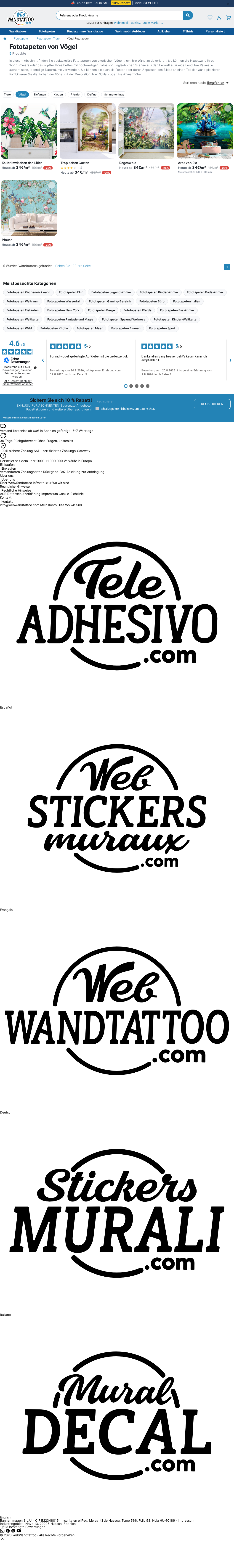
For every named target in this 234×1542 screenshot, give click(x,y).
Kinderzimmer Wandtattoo (85, 31)
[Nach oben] (2, 1540)
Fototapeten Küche (54, 328)
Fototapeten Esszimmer (177, 310)
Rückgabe (50, 472)
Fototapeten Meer (90, 328)
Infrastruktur (42, 483)
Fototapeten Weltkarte (23, 319)
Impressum (49, 494)
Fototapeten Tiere (48, 38)
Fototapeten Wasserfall (63, 301)
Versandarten (10, 472)
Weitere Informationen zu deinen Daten (24, 417)
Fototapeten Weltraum (23, 301)
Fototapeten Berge (101, 310)
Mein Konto (48, 505)
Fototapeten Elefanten (23, 310)
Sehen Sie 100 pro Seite (73, 266)
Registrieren (212, 404)
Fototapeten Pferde (138, 310)
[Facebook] (8, 1532)
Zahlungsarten (31, 472)
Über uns (8, 479)
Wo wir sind (60, 483)
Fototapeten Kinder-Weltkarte (175, 319)
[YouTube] (18, 1532)
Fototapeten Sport (162, 328)
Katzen (58, 94)
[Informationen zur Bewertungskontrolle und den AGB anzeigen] (35, 368)
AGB (3, 494)
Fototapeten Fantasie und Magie (70, 319)
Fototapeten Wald (19, 328)
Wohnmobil (121, 23)
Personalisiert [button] (215, 31)
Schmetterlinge (114, 94)
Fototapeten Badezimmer (205, 292)
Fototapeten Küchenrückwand (28, 292)
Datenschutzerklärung (23, 494)
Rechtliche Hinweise (16, 490)
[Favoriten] (210, 17)
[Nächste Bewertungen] (230, 360)
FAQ (62, 472)
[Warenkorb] (228, 17)
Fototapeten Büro (152, 301)
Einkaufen (8, 468)
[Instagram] (2, 1532)
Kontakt (7, 501)
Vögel (22, 94)
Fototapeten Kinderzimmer (159, 292)
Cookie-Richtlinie (71, 494)
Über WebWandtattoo (16, 483)
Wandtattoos (17, 31)
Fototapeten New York (63, 310)
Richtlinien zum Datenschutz (137, 409)
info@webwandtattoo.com (19, 505)
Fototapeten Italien (186, 301)
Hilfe (61, 505)
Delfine (91, 94)
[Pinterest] (13, 1532)
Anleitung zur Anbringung (85, 472)
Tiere (7, 94)
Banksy (135, 23)
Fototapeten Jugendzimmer (111, 292)
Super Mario (150, 23)
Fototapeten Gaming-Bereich (110, 301)
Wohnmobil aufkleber (130, 31)
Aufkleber (163, 31)
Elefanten (40, 94)
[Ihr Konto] (219, 17)
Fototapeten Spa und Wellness (123, 319)
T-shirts (188, 31)
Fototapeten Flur (71, 292)
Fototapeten (47, 31)
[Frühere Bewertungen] (43, 360)
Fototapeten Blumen (126, 328)
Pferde (75, 94)
